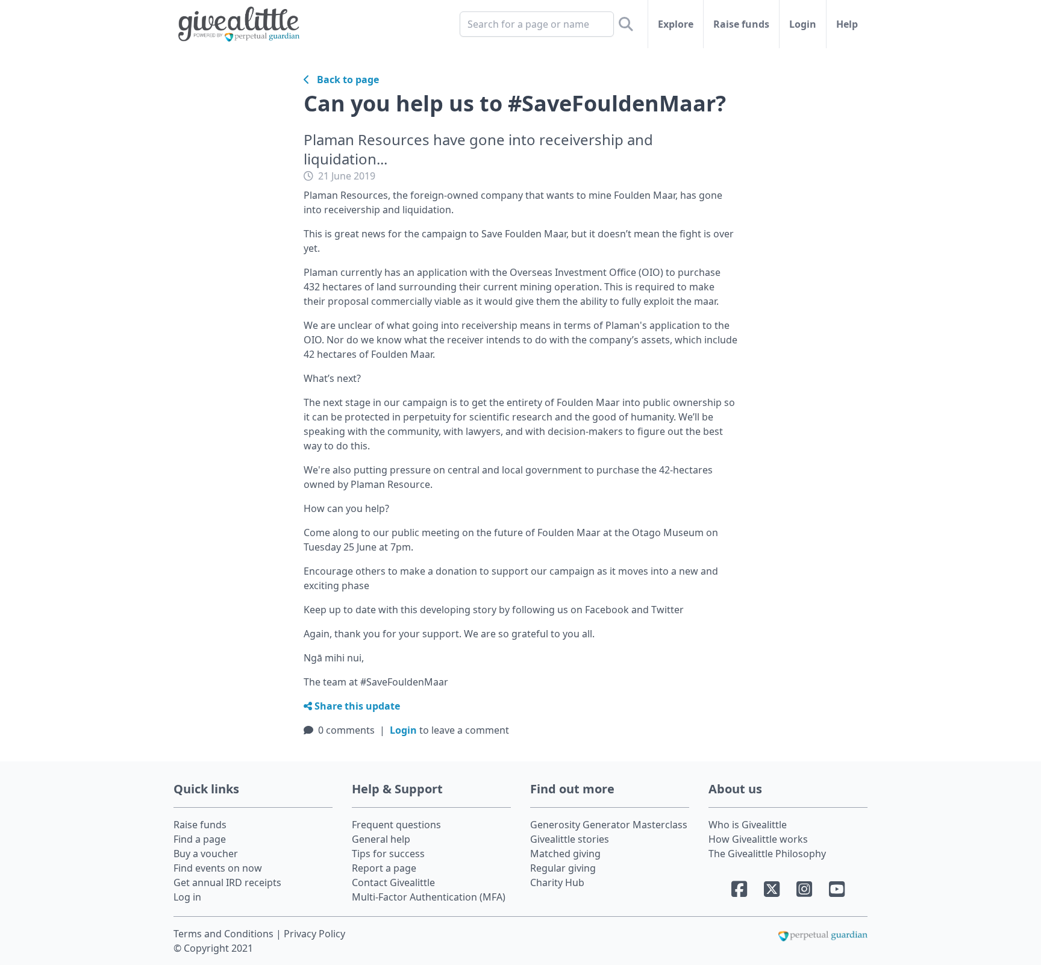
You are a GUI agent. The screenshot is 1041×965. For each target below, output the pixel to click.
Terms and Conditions (225, 933)
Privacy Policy (314, 933)
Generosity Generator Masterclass (608, 824)
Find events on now (218, 868)
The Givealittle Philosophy (767, 853)
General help (381, 839)
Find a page (200, 839)
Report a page (384, 868)
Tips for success (388, 853)
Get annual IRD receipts (227, 882)
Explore (675, 24)
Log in (187, 897)
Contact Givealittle (393, 882)
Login (802, 24)
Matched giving (565, 853)
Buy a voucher (206, 853)
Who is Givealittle (747, 824)
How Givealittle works (758, 839)
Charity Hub (557, 882)
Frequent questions (396, 824)
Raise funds (741, 24)
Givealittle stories (569, 839)
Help (847, 24)
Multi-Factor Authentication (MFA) (428, 897)
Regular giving (563, 868)
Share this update (356, 706)
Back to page (344, 79)
